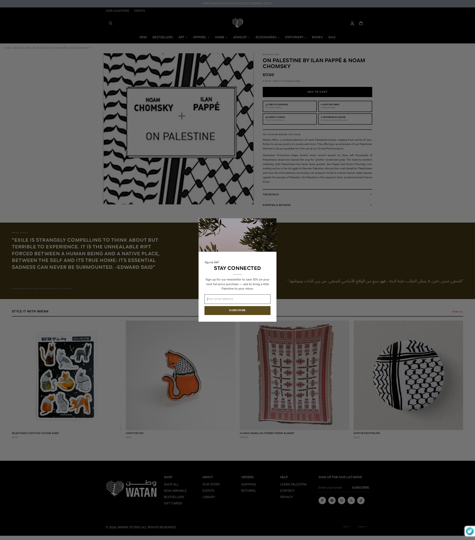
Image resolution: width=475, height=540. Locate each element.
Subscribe (237, 310)
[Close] (271, 223)
